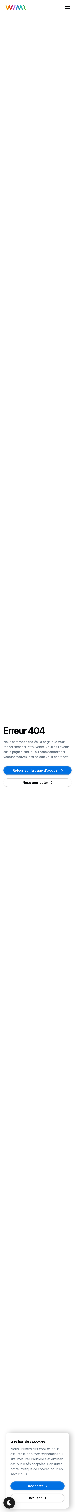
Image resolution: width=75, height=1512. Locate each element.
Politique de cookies (35, 1469)
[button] (67, 7)
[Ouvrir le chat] (9, 1503)
